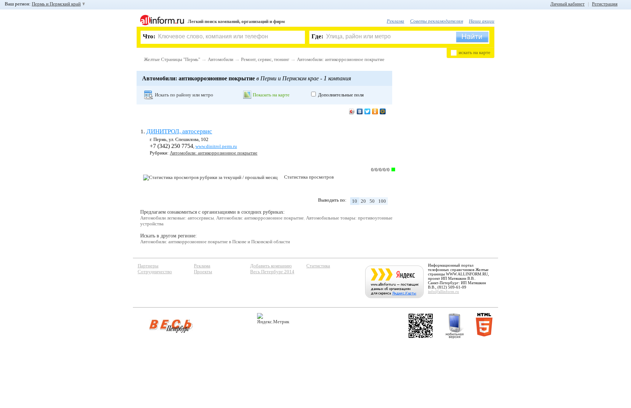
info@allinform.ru (443, 291)
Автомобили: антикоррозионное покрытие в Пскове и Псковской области (215, 241)
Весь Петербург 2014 (272, 271)
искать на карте (474, 52)
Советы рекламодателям (436, 21)
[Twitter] (367, 111)
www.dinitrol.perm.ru (216, 146)
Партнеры (148, 265)
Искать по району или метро (184, 95)
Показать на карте (271, 95)
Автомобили (220, 59)
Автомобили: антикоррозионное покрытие (341, 59)
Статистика (318, 265)
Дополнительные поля (341, 95)
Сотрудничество (155, 271)
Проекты (203, 271)
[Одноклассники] (375, 111)
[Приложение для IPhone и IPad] (420, 326)
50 (372, 201)
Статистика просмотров (309, 177)
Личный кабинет (567, 4)
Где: (317, 36)
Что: (149, 36)
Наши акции (481, 21)
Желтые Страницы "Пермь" (172, 59)
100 (382, 201)
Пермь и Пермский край (56, 4)
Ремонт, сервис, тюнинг (265, 59)
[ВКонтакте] (360, 111)
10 (354, 201)
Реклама (395, 21)
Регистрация (604, 4)
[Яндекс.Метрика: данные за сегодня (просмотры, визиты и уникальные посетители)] (273, 318)
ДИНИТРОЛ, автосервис (179, 131)
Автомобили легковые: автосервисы (177, 218)
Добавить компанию (271, 265)
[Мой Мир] (383, 111)
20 (363, 201)
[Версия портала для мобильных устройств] (454, 326)
